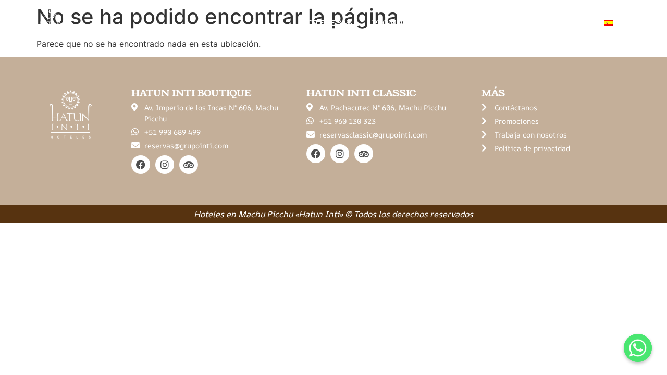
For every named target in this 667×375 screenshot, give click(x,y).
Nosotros (478, 23)
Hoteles (321, 23)
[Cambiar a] (615, 23)
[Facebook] (140, 164)
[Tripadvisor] (188, 164)
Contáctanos (552, 23)
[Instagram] (164, 164)
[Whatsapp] (638, 348)
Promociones (403, 23)
